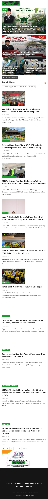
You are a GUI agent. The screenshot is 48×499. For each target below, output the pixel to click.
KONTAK (29, 486)
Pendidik (32, 86)
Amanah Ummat (29, 495)
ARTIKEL (4, 9)
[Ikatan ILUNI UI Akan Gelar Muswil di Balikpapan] (13, 276)
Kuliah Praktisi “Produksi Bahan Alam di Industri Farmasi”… (34, 70)
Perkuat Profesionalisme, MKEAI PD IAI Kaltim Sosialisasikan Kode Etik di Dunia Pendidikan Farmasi (22, 430)
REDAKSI (9, 483)
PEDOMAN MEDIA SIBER (33, 483)
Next (25, 448)
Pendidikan (5, 105)
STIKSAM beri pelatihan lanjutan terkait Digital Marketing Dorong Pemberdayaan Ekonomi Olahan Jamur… (24, 392)
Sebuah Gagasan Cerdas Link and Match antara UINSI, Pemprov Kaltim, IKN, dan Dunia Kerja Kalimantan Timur (23, 29)
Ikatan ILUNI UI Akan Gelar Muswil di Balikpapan (22, 287)
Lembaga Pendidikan (19, 86)
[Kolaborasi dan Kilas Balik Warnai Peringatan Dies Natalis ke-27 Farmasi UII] (13, 343)
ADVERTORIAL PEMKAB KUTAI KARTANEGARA (10, 385)
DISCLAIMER (20, 486)
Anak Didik (6, 86)
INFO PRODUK (19, 483)
